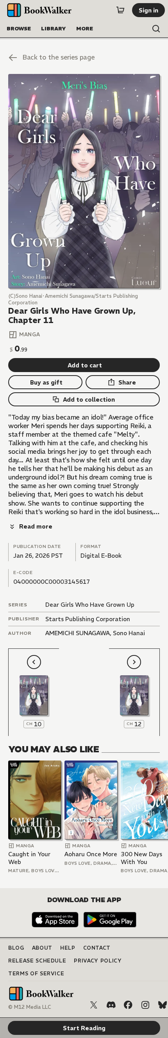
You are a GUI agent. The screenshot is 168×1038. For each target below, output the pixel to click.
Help (67, 947)
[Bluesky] (162, 1005)
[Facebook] (128, 1005)
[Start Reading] (84, 181)
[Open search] (156, 28)
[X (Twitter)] (93, 1005)
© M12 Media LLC (29, 1007)
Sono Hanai (129, 633)
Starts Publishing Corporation (87, 619)
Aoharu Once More (90, 854)
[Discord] (111, 1005)
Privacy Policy (98, 960)
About (42, 947)
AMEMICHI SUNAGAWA (77, 633)
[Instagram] (145, 1005)
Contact (97, 947)
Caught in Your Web (29, 858)
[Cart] (120, 10)
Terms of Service (36, 973)
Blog (16, 947)
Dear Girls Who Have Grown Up (89, 604)
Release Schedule (37, 960)
